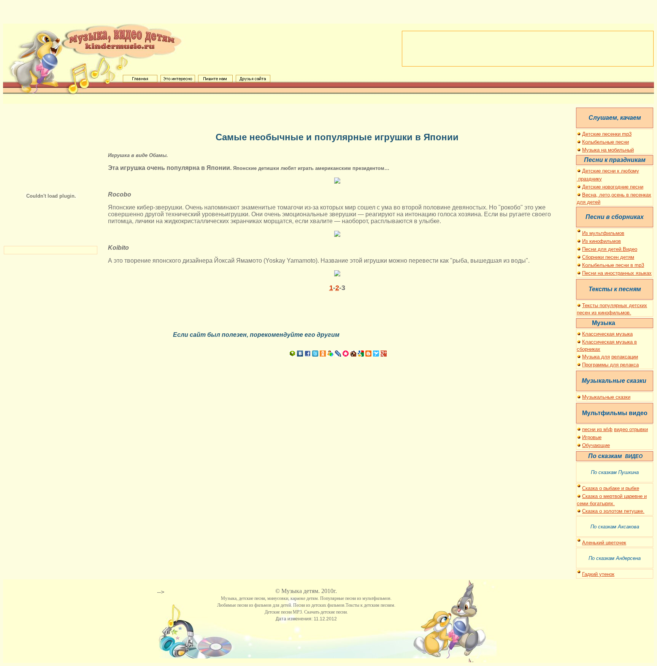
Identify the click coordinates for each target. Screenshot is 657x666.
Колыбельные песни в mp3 (613, 265)
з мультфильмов (605, 233)
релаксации (624, 357)
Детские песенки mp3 (607, 134)
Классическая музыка (607, 334)
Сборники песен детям (608, 257)
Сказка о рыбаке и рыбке (610, 488)
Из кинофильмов (601, 241)
